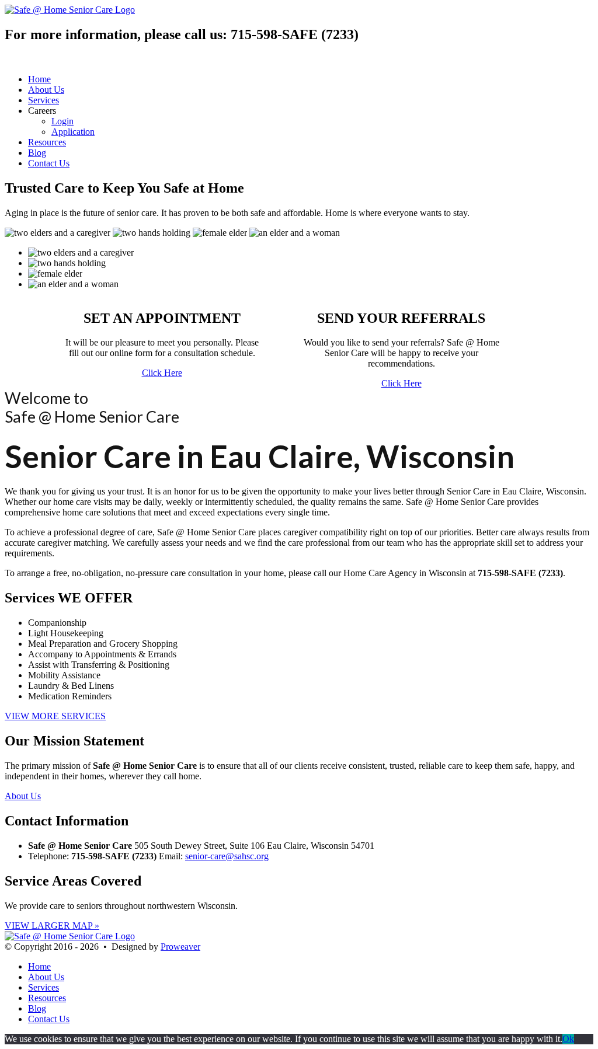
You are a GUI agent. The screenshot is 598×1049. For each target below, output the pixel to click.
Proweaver (180, 947)
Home (39, 79)
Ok (568, 1039)
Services (43, 100)
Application (73, 132)
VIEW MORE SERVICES (55, 716)
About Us (46, 90)
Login (62, 121)
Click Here (162, 373)
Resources (47, 142)
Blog (37, 153)
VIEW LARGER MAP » (52, 925)
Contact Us (48, 163)
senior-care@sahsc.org (227, 856)
